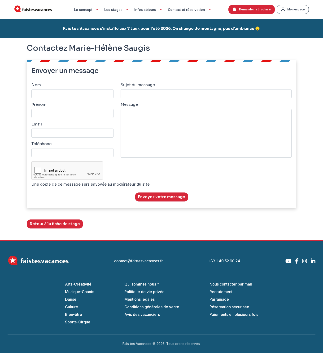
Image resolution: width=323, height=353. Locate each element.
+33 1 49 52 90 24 (224, 261)
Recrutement (221, 291)
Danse (70, 299)
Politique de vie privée (144, 291)
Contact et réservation (186, 10)
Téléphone (41, 143)
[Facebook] (296, 261)
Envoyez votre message (161, 196)
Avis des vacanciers (142, 314)
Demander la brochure (255, 9)
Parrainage (219, 299)
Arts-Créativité (78, 284)
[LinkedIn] (313, 261)
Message (129, 104)
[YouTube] (288, 261)
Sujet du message (138, 84)
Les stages (113, 10)
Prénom (38, 104)
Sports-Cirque (77, 322)
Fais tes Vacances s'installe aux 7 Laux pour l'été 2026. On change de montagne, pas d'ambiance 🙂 (161, 28)
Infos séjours (145, 10)
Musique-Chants (79, 291)
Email (36, 124)
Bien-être (73, 314)
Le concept (83, 10)
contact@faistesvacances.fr (138, 261)
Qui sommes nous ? (141, 284)
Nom (36, 84)
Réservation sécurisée (229, 306)
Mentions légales (139, 299)
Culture (71, 306)
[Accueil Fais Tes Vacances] (33, 9)
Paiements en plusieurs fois (234, 314)
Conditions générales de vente (151, 306)
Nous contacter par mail (231, 284)
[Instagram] (304, 261)
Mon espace (296, 9)
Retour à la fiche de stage (55, 223)
